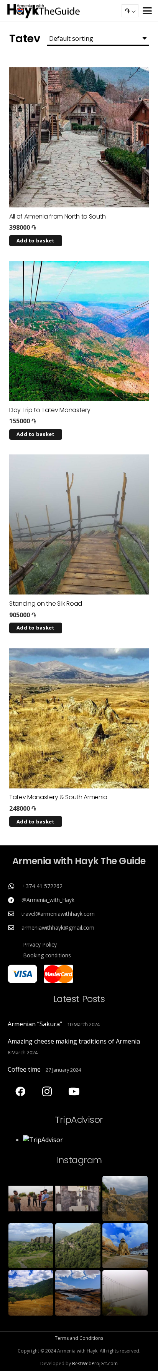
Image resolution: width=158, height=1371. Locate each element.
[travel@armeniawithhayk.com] (14, 914)
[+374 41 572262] (15, 886)
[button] (147, 10)
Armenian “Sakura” (35, 1024)
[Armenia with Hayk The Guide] (43, 10)
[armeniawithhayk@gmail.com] (14, 928)
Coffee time (24, 1069)
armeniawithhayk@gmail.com (57, 927)
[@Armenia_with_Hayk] (14, 900)
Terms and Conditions (79, 1338)
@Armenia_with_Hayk (47, 899)
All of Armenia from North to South (57, 216)
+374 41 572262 (42, 886)
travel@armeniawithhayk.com (58, 913)
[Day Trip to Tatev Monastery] (79, 331)
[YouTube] (73, 1091)
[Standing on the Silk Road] (79, 524)
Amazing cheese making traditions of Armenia (74, 1041)
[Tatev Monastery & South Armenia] (79, 718)
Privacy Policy (40, 944)
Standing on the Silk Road (45, 603)
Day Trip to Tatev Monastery (49, 410)
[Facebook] (20, 1091)
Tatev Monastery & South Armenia (58, 797)
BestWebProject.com (95, 1363)
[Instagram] (47, 1091)
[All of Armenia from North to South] (79, 137)
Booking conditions (47, 955)
